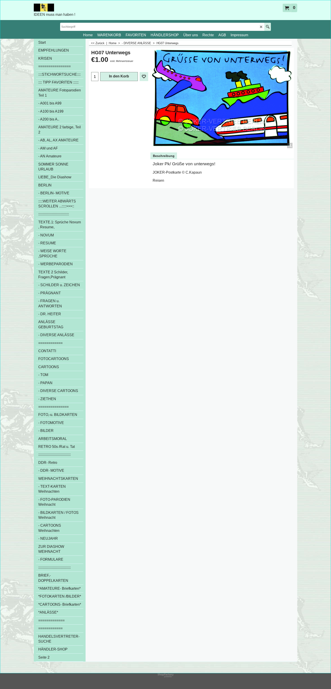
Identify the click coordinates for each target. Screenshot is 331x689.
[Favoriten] (144, 76)
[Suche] (267, 27)
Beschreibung (164, 156)
